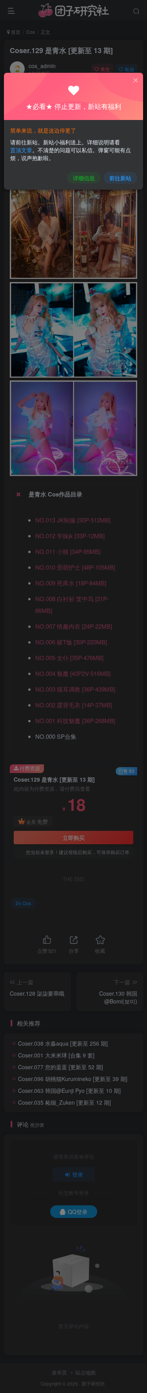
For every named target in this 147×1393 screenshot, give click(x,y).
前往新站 (120, 178)
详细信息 (84, 178)
